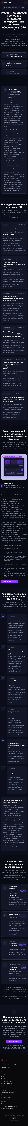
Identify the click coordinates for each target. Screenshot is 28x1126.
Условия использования (7, 1108)
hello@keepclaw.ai (5, 1067)
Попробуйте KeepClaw (8, 581)
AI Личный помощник (6, 1083)
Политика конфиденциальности (9, 1106)
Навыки (3, 1076)
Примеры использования (7, 1092)
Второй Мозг (4, 1078)
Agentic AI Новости (6, 1097)
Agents (3, 1074)
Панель (3, 1086)
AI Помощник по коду (6, 1081)
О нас (2, 1103)
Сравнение (4, 1094)
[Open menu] (25, 2)
